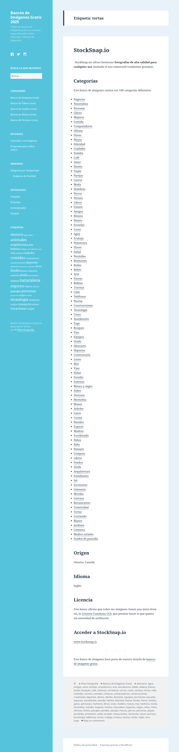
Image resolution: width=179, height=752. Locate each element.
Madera (79, 431)
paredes (105, 710)
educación (14, 266)
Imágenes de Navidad (24, 176)
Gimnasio (80, 489)
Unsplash (15, 196)
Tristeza (79, 287)
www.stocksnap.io (85, 642)
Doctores (79, 395)
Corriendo (80, 516)
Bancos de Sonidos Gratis (23, 108)
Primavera (80, 243)
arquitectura (19, 245)
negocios (17, 286)
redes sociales (104, 713)
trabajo (13, 304)
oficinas (36, 286)
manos (130, 703)
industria (32, 270)
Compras (79, 453)
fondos (15, 270)
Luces (77, 359)
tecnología (19, 299)
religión (23, 295)
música (14, 280)
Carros (78, 180)
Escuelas (79, 225)
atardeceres (124, 687)
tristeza (118, 717)
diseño (109, 697)
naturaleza (30, 280)
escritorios (23, 267)
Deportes (79, 350)
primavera (14, 295)
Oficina (78, 130)
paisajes (15, 291)
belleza (24, 249)
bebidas (15, 249)
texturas (34, 300)
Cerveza (79, 498)
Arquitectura (82, 471)
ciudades (29, 253)
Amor (77, 162)
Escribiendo (81, 435)
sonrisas (151, 713)
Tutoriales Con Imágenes (23, 140)
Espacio (78, 426)
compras (108, 693)
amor (30, 235)
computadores (32, 258)
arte (31, 244)
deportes (32, 262)
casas (39, 249)
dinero (100, 697)
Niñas (77, 373)
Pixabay (14, 213)
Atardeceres (81, 319)
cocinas (88, 693)
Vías (76, 332)
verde (134, 717)
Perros (78, 193)
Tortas (78, 512)
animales (18, 239)
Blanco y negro (83, 386)
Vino (77, 368)
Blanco (78, 521)
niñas (147, 707)
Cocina (78, 417)
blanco (151, 687)
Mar (76, 364)
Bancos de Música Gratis (23, 114)
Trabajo (79, 238)
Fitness (78, 207)
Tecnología (80, 310)
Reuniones (80, 261)
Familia (78, 153)
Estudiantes (81, 476)
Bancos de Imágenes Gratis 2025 (25, 17)
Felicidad (79, 144)
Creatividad (81, 507)
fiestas (128, 700)
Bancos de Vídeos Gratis (23, 103)
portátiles (79, 713)
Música (78, 216)
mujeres (99, 707)
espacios (78, 700)
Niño (77, 444)
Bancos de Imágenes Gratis (24, 97)
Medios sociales (84, 534)
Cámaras (79, 530)
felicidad (119, 700)
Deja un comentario (94, 720)
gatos (77, 703)
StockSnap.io (91, 50)
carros (34, 249)
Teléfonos (80, 296)
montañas (79, 707)
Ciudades (79, 148)
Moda (77, 184)
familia (110, 700)
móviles (90, 707)
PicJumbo (15, 202)
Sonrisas (79, 381)
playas (150, 710)
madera (121, 703)
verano (126, 717)
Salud (77, 252)
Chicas (78, 113)
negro (139, 707)
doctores (118, 697)
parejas (114, 710)
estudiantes (90, 700)
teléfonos (91, 717)
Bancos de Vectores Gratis (24, 120)
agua (26, 235)
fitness (136, 700)
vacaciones (18, 308)
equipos (128, 697)
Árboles (78, 408)
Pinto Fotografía (25, 329)
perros (131, 710)
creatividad (79, 697)
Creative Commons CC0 (96, 613)
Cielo (77, 292)
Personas (79, 108)
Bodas (77, 265)
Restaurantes (82, 503)
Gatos (77, 413)
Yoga (77, 323)
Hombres (79, 189)
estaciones (31, 267)
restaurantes (120, 713)
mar (137, 703)
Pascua (78, 301)
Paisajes (79, 449)
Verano (78, 198)
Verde (77, 467)
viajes (31, 308)
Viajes (77, 171)
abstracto (16, 234)
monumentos (33, 275)
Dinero (78, 220)
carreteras (112, 690)
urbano (35, 304)
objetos (28, 286)
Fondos (78, 462)
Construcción (82, 355)
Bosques (79, 328)
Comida (78, 121)
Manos (78, 404)
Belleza (78, 283)
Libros (78, 202)
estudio (102, 700)
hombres (98, 703)
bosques (85, 690)
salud (29, 295)
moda (24, 275)
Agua (77, 234)
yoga (76, 720)
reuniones (133, 713)
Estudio (78, 377)
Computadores (83, 126)
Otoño (77, 341)
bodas (77, 690)
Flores (78, 135)
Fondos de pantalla (86, 538)
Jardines (79, 525)
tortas (100, 717)
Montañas (80, 399)
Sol (75, 480)
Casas (77, 229)
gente (24, 270)
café (28, 249)
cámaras (101, 690)
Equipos (79, 337)
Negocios (79, 99)
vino (147, 717)
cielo (13, 253)
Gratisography (18, 207)
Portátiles (80, 256)
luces (113, 703)
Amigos (78, 211)
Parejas (78, 175)
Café (76, 157)
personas (29, 291)
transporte (24, 304)
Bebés (77, 269)
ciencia (19, 253)
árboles (93, 687)
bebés (135, 687)
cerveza (139, 690)
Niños (77, 390)
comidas (17, 257)
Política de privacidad (85, 745)
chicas (147, 690)
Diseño (78, 166)
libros (107, 703)
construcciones (18, 262)
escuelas (151, 697)
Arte (76, 274)
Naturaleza (81, 104)
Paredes (79, 422)
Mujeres (79, 117)
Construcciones (83, 305)
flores (39, 266)
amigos (78, 687)
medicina (14, 275)
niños (154, 707)
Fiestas (78, 278)
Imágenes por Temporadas (24, 170)
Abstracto (80, 346)
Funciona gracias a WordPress (116, 745)
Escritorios (80, 485)
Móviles (79, 494)
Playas (78, 139)
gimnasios (86, 703)
